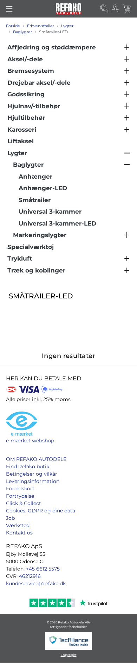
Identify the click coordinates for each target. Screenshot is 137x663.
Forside (13, 25)
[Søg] (104, 9)
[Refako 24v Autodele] (68, 8)
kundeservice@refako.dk (36, 583)
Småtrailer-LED (53, 31)
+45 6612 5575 (43, 569)
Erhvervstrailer (40, 25)
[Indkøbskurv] (127, 9)
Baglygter (22, 31)
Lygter (67, 25)
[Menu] (9, 9)
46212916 (30, 576)
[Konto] (115, 9)
